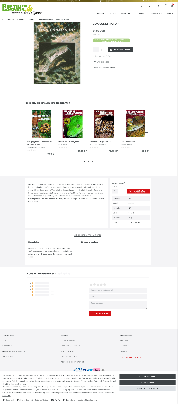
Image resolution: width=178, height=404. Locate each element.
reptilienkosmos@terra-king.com (159, 1)
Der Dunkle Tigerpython (100, 142)
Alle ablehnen (147, 383)
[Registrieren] (150, 6)
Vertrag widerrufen (15, 351)
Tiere (111, 13)
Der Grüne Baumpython (68, 142)
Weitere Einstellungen (87, 400)
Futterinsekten (68, 340)
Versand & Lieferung (70, 346)
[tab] (87, 235)
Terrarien (126, 13)
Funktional (70, 400)
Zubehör (156, 13)
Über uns (123, 340)
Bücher (20, 19)
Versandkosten (110, 67)
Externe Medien (41, 400)
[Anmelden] (142, 6)
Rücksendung (67, 351)
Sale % (170, 13)
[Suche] (158, 5)
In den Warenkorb (122, 50)
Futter (141, 13)
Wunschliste (103, 62)
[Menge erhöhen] (101, 49)
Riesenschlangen (45, 19)
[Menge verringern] (105, 49)
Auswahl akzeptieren (147, 389)
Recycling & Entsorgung (72, 362)
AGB (4, 340)
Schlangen (31, 19)
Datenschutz (8, 357)
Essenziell (10, 400)
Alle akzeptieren (147, 376)
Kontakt (123, 351)
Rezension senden (100, 313)
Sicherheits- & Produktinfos (87, 235)
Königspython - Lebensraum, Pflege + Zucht (39, 143)
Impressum (124, 346)
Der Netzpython (128, 142)
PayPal (57, 400)
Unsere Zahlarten (69, 357)
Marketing (24, 400)
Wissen (100, 13)
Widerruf (7, 346)
